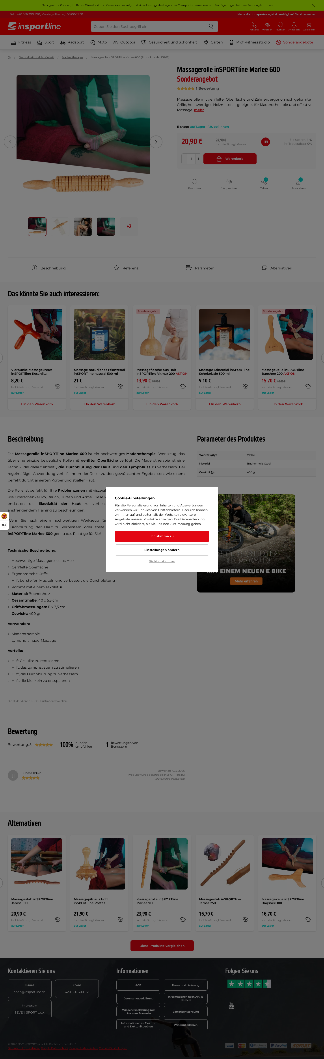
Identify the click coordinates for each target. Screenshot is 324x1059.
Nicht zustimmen (162, 561)
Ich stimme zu (162, 536)
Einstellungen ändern (162, 550)
